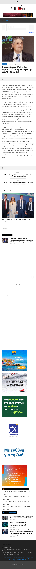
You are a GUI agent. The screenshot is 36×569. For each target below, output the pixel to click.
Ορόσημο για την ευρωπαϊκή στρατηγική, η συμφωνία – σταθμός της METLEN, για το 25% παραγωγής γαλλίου (22, 240)
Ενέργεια (4, 64)
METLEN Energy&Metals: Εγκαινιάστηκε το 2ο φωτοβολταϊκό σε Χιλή (18, 182)
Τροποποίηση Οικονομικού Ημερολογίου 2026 (16, 496)
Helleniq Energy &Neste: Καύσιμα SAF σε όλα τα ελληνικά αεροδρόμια (18, 175)
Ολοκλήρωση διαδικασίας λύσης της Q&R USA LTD (17, 491)
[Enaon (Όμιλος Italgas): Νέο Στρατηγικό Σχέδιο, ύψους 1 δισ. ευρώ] (18, 205)
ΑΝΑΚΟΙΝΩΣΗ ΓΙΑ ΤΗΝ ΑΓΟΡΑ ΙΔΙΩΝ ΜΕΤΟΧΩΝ (16, 506)
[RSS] (21, 2)
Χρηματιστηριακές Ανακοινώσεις (16, 489)
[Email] (17, 2)
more (34, 79)
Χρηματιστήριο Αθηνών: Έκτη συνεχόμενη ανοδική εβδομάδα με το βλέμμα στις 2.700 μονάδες (21, 524)
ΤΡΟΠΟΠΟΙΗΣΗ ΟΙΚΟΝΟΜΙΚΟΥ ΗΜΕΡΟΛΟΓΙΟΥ (16, 501)
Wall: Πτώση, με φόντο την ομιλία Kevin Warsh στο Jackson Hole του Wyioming (21, 517)
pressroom (18, 64)
